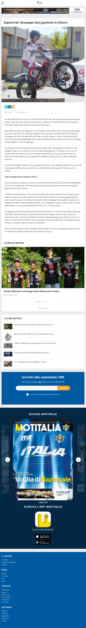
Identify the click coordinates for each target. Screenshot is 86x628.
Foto (3, 578)
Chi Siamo (5, 560)
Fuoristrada (5, 590)
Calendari (4, 611)
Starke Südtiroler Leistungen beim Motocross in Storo (31, 291)
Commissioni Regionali (9, 562)
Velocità (4, 592)
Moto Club (5, 602)
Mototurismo (6, 595)
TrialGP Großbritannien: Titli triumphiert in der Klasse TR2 (35, 343)
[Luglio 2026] (43, 459)
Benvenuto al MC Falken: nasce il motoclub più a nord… (34, 334)
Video (3, 581)
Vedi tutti (43, 308)
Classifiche (5, 613)
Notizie (9, 112)
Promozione (5, 600)
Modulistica (5, 618)
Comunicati (5, 576)
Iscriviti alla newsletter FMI (43, 377)
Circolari (4, 621)
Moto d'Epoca (6, 597)
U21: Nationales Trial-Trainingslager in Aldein (30, 362)
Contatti (4, 565)
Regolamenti (5, 616)
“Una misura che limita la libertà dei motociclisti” (31, 353)
